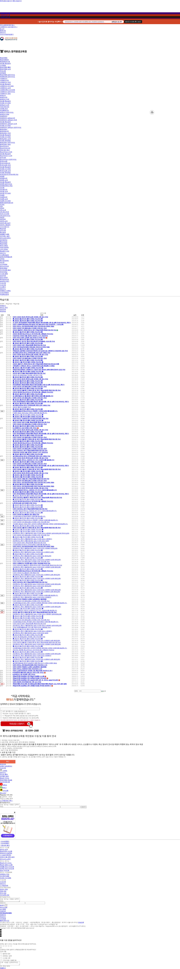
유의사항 (3, 157)
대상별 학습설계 (5, 63)
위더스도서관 (4, 266)
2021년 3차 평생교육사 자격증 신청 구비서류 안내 (29, 637)
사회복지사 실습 (5, 93)
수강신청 (3, 283)
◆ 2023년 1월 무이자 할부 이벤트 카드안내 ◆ (28, 526)
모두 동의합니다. (14, 711)
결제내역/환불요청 (6, 257)
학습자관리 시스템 (6, 851)
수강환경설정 (4, 255)
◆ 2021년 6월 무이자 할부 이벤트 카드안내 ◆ (28, 646)
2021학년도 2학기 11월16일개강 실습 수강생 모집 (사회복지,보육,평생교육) (37, 625)
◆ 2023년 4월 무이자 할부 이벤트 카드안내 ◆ (28, 507)
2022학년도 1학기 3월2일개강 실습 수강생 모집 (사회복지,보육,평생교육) (36, 591)
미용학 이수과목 (5, 201)
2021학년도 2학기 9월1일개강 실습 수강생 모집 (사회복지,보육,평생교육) (36, 640)
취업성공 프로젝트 (6, 853)
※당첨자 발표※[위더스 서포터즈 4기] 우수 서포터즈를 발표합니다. (35, 511)
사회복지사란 (4, 80)
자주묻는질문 (4, 776)
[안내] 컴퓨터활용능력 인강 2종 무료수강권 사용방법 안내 (32, 627)
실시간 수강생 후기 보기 (133, 21)
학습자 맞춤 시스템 (6, 865)
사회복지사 (3, 78)
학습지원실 (3, 243)
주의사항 (3, 71)
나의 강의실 (4, 249)
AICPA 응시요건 (5, 223)
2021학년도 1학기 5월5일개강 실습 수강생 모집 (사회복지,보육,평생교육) (36, 659)
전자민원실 (3, 272)
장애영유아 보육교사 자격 (8, 120)
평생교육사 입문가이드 (7, 142)
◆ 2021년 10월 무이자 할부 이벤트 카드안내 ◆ (28, 618)
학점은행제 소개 (5, 69)
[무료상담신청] (17, 728)
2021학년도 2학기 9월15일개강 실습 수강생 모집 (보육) (30, 633)
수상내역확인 (5, 841)
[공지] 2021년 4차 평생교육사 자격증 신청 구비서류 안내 (31, 620)
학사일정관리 (4, 260)
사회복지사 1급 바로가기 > (8, 27)
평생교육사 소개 (5, 139)
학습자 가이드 (4, 778)
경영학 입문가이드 (6, 184)
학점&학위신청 (5, 61)
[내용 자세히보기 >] (20, 711)
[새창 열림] (8, 41)
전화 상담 (3, 891)
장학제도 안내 (4, 874)
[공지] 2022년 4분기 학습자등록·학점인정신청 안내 (29, 543)
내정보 (2, 259)
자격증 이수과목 (5, 103)
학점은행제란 (4, 60)
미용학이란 (3, 197)
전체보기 (3, 305)
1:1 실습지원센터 (5, 855)
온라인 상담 (4, 889)
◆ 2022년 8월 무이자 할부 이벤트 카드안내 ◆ (28, 554)
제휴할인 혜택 (4, 234)
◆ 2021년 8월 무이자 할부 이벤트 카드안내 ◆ (28, 635)
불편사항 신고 (4, 920)
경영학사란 (3, 178)
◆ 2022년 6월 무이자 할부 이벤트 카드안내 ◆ (28, 569)
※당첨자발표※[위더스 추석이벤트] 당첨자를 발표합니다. (31, 544)
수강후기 (3, 287)
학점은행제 (3, 58)
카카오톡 (5, 790)
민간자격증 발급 (5, 270)
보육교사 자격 (4, 99)
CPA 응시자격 (4, 212)
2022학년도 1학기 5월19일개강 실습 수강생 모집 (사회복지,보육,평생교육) (37, 578)
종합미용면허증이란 (6, 202)
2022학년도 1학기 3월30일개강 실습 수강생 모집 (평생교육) (32, 586)
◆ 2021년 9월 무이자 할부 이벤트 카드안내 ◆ (28, 629)
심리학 (2, 187)
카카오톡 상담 (4, 895)
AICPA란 (3, 219)
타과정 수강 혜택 (5, 878)
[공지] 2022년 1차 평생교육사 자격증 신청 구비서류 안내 (31, 601)
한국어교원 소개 (5, 171)
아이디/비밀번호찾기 (7, 34)
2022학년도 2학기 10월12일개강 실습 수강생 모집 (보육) (31, 541)
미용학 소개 (4, 199)
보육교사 (3, 95)
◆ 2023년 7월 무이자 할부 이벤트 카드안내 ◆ (28, 495)
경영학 (2, 176)
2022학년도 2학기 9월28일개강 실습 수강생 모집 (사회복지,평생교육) (35, 548)
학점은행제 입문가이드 (7, 75)
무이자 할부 (4, 774)
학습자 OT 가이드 (6, 863)
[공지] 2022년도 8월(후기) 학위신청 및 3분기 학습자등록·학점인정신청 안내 (37, 565)
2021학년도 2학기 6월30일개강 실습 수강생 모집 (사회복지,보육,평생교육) (37, 654)
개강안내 (3, 309)
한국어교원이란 (5, 163)
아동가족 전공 (4, 107)
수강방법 (3, 65)
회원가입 (3, 30)
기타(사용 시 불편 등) (10, 960)
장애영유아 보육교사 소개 (8, 123)
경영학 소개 (4, 180)
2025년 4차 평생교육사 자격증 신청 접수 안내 (27, 375)
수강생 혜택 (4, 274)
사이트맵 (3, 918)
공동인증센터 (4, 247)
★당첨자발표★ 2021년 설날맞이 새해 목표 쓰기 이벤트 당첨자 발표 (35, 663)
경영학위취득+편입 (6, 186)
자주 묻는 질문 (5, 236)
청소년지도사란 (5, 148)
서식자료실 (3, 264)
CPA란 (2, 208)
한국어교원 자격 (5, 165)
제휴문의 (3, 915)
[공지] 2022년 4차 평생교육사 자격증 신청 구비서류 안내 (31, 535)
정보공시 (3, 917)
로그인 (2, 29)
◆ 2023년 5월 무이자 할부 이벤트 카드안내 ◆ (28, 505)
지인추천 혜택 (4, 876)
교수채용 (3, 909)
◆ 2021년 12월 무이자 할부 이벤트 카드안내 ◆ (28, 608)
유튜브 (4, 785)
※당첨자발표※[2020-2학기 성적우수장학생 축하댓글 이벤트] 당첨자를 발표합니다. (40, 648)
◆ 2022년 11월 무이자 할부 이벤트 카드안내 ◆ (28, 531)
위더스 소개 (4, 849)
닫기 (3, 930)
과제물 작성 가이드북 (7, 867)
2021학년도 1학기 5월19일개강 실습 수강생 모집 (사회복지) (32, 655)
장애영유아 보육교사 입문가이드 (10, 127)
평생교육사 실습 (5, 144)
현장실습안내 (4, 279)
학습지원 (3, 228)
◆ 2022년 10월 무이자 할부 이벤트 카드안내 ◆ (28, 537)
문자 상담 (3, 893)
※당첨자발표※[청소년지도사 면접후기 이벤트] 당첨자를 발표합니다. (35, 520)
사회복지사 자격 (5, 82)
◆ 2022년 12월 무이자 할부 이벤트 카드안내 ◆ (28, 529)
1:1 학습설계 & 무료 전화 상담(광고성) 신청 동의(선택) (20, 715)
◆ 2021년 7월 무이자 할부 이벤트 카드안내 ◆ (28, 638)
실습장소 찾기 (4, 281)
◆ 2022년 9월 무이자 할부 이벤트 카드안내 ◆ (28, 550)
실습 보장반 (4, 277)
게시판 (2, 262)
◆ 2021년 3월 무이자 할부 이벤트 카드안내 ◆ (28, 661)
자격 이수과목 (4, 214)
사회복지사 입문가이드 (7, 91)
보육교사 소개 (4, 105)
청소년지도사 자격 (6, 152)
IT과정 (2, 204)
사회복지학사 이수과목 (7, 90)
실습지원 (3, 275)
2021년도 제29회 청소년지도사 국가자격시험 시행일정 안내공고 (33, 650)
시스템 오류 (6, 958)
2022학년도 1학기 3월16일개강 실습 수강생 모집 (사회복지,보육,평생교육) (37, 590)
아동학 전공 (4, 108)
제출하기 (3, 968)
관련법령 (3, 73)
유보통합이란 (4, 110)
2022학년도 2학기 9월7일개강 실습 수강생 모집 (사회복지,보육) (33, 552)
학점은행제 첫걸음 (6, 780)
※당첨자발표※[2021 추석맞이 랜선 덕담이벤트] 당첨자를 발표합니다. (36, 622)
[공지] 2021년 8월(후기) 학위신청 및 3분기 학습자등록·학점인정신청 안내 (37, 642)
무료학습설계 (4, 294)
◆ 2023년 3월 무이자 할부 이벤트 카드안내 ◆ (28, 512)
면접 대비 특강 (5, 150)
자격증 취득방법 (5, 140)
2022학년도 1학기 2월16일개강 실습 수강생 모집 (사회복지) (32, 597)
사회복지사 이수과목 (7, 86)
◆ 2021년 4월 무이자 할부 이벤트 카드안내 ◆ (28, 657)
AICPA (2, 217)
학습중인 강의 (4, 251)
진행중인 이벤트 (5, 291)
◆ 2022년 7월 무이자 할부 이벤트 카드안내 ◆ (28, 558)
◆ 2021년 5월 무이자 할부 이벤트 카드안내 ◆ (28, 652)
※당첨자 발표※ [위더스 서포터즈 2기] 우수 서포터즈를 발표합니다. (35, 610)
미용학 (2, 195)
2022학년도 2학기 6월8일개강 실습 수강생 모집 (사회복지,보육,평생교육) (36, 574)
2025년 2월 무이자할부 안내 (22, 407)
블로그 (4, 787)
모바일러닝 (3, 240)
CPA (1, 206)
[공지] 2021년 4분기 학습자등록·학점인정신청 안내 (29, 623)
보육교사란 (3, 97)
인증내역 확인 (5, 845)
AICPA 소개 (4, 221)
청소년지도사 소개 (6, 155)
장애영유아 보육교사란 (7, 118)
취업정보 (3, 311)
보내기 (83, 807)
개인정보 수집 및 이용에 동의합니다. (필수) (16, 713)
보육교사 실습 (4, 114)
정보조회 (81, 922)
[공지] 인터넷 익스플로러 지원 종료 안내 (26, 573)
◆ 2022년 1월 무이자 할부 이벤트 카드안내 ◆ (28, 605)
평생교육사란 (4, 131)
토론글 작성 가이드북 (7, 868)
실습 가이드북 (4, 870)
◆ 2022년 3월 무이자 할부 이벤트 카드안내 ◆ (28, 588)
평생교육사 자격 (5, 133)
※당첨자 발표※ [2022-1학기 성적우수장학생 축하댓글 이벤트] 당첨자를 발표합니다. (40, 524)
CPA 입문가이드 (5, 215)
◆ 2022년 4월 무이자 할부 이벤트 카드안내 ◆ (28, 580)
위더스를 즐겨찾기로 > (7, 25)
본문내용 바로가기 (6, 1)
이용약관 (3, 911)
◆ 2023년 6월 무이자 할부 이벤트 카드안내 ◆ (28, 499)
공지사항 (3, 230)
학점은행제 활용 (5, 67)
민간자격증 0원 (5, 782)
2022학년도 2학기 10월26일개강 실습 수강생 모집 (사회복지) (32, 539)
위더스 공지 (4, 307)
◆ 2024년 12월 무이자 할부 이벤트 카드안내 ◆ (28, 415)
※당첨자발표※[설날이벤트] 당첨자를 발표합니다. (29, 516)
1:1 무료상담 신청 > (6, 800)
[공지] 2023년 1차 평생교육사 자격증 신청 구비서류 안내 (31, 522)
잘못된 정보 (6, 953)
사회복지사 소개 (5, 88)
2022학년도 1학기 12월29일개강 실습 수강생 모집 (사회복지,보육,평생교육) (37, 614)
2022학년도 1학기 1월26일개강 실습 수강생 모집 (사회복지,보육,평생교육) (37, 606)
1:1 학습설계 (4, 885)
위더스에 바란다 (5, 238)
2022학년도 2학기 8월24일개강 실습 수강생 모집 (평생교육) (32, 556)
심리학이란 (3, 189)
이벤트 (4, 770)
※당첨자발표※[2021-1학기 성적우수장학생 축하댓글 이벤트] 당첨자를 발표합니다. (40, 603)
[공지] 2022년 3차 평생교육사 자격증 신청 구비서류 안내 (31, 561)
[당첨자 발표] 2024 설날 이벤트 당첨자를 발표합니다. (30, 413)
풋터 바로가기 (17, 1)
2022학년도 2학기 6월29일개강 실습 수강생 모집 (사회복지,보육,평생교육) (37, 567)
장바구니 (3, 32)
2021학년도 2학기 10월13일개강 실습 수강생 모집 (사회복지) (32, 631)
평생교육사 (3, 129)
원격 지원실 (4, 245)
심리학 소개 (4, 191)
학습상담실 (3, 242)
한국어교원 (3, 161)
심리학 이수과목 (5, 193)
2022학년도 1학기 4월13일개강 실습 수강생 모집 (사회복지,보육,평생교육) (37, 584)
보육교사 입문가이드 (7, 112)
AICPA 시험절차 (5, 225)
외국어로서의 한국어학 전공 (9, 174)
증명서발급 (3, 268)
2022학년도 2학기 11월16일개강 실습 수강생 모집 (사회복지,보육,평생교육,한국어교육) (41, 533)
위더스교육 (3, 907)
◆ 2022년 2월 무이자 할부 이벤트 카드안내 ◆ (28, 593)
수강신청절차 (4, 292)
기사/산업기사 (4, 227)
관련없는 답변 (7, 956)
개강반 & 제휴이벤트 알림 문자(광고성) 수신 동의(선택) (20, 718)
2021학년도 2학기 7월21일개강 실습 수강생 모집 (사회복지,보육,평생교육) (37, 644)
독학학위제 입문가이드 (7, 76)
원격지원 (3, 764)
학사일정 (3, 232)
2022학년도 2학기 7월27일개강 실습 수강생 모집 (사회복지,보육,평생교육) (37, 559)
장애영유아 (3, 116)
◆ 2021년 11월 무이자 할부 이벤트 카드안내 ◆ (28, 616)
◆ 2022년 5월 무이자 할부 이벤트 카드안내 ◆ (28, 576)
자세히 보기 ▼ (5, 13)
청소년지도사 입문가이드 (8, 159)
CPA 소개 (3, 210)
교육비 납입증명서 (6, 766)
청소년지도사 (4, 146)
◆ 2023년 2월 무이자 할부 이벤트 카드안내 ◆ (28, 518)
